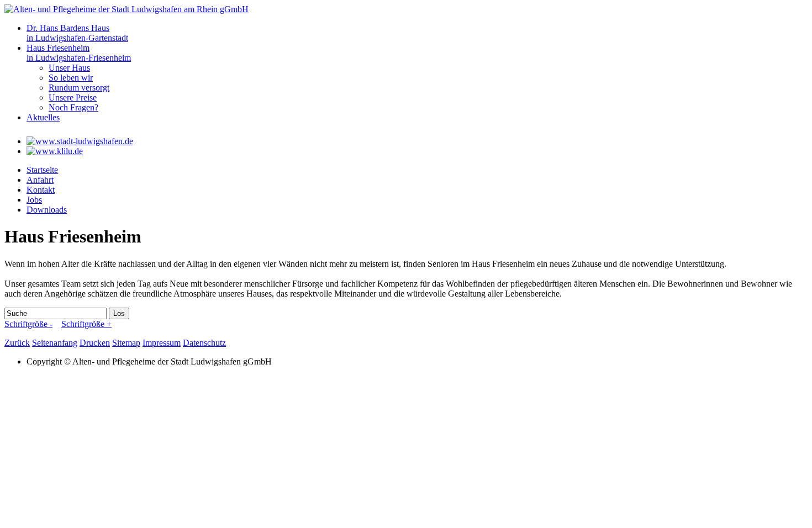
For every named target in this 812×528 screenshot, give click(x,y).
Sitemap (126, 342)
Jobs (34, 199)
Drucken (95, 342)
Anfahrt (40, 179)
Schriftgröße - (28, 324)
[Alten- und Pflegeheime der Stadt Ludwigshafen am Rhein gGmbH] (126, 9)
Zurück (17, 342)
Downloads (47, 209)
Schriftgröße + (86, 324)
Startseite (42, 170)
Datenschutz (204, 342)
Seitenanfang (54, 342)
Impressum (162, 342)
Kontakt (41, 189)
